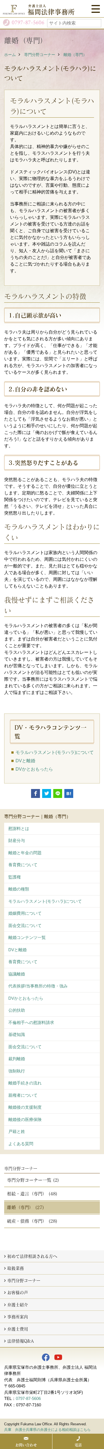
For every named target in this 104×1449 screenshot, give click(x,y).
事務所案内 (17, 1316)
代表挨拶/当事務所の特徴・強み (38, 986)
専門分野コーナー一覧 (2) (33, 1180)
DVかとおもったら (34, 769)
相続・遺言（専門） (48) (32, 1193)
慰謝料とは (18, 828)
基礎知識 (16, 1034)
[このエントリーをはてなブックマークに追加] (68, 793)
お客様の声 (17, 1292)
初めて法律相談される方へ (32, 1256)
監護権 (14, 877)
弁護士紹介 (17, 1304)
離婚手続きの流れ (25, 1083)
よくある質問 (20, 1143)
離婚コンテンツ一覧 (27, 937)
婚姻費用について (25, 913)
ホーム (10, 54)
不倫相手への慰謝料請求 (31, 1022)
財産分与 (16, 840)
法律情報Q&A (20, 1340)
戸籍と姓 (16, 1131)
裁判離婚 (16, 1058)
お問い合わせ (26, 1445)
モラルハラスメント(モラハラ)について (45, 901)
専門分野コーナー (39, 54)
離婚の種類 (18, 889)
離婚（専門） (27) (25, 1207)
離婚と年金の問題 (25, 852)
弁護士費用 (17, 1328)
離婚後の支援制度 (25, 1107)
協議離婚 (16, 974)
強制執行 (16, 1071)
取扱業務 (15, 1268)
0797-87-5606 (28, 1398)
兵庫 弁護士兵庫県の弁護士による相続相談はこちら (47, 1430)
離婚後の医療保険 (25, 1119)
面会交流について (25, 925)
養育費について (22, 864)
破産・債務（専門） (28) (32, 1221)
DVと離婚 (17, 949)
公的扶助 (16, 1010)
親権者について (22, 1095)
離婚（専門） (75, 54)
